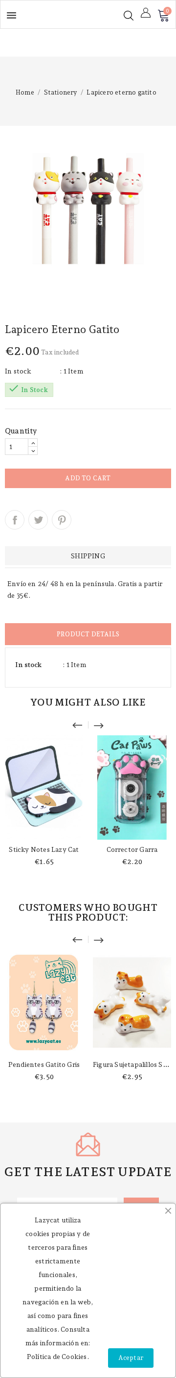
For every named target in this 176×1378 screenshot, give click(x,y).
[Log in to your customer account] (145, 12)
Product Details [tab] (88, 634)
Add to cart (87, 478)
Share (14, 520)
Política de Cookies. (58, 1356)
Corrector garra (132, 849)
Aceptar (130, 1357)
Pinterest (61, 520)
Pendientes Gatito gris (44, 1064)
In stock (18, 371)
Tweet (38, 520)
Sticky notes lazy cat (44, 849)
